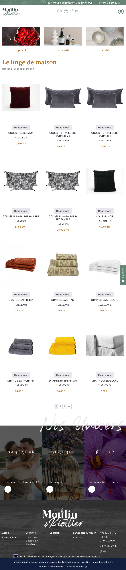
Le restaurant (9, 537)
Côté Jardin (31, 537)
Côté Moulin (32, 541)
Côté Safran (31, 544)
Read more (21, 101)
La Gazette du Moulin (84, 533)
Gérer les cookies (75, 566)
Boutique (7, 68)
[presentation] (10, 39)
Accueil (6, 533)
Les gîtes (31, 533)
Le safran (54, 533)
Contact (77, 537)
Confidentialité (55, 566)
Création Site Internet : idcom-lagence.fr (39, 556)
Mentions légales (89, 556)
